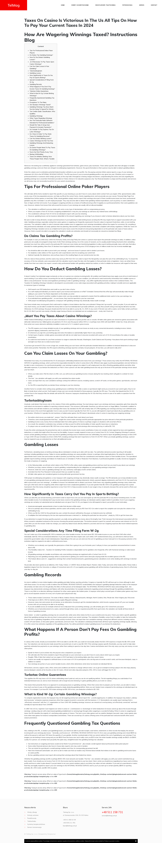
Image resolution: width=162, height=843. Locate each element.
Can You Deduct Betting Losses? (41, 138)
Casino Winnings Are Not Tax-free (41, 141)
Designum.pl (51, 834)
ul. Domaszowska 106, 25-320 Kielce (75, 815)
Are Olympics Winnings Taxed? (40, 105)
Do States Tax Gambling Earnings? (41, 55)
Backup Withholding (36, 154)
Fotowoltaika (127, 5)
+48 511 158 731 (112, 812)
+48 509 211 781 (69, 823)
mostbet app (127, 246)
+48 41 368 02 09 (69, 820)
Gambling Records (36, 84)
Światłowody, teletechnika (105, 5)
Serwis (141, 5)
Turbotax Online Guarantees (39, 91)
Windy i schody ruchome (80, 5)
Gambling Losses (35, 73)
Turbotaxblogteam (36, 71)
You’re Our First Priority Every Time (41, 152)
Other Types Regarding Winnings (41, 118)
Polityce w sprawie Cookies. (112, 841)
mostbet (99, 205)
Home (63, 5)
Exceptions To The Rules (38, 102)
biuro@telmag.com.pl (70, 826)
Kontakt (154, 5)
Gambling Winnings (36, 116)
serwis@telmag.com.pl (109, 815)
